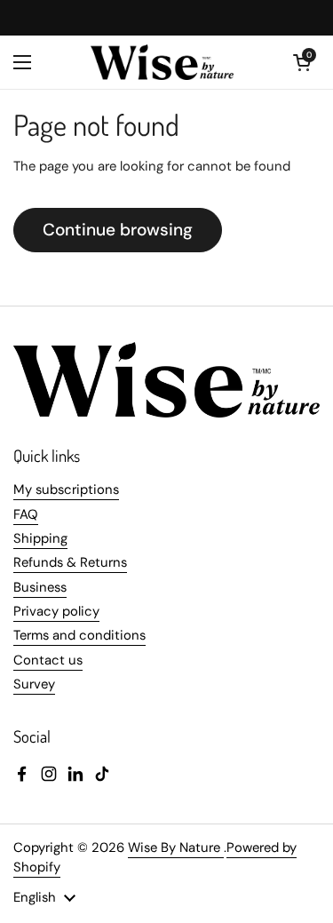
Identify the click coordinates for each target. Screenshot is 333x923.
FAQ (25, 514)
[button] (302, 62)
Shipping (40, 538)
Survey (34, 684)
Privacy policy (56, 611)
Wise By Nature (176, 847)
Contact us (48, 660)
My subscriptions (66, 489)
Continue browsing (118, 230)
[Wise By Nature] (162, 62)
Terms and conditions (79, 635)
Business (40, 587)
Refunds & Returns (70, 562)
